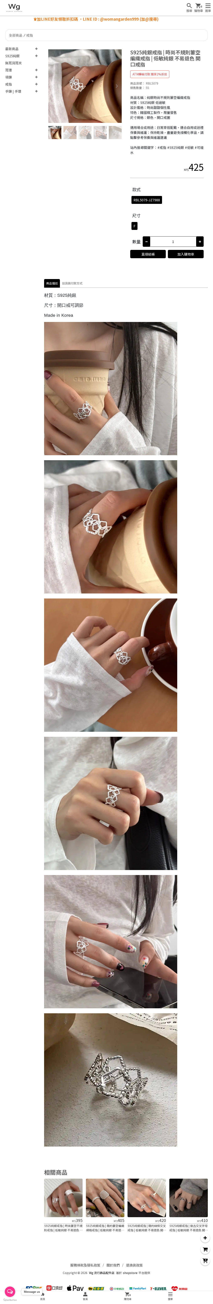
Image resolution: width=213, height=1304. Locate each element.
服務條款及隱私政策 (85, 1265)
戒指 (29, 35)
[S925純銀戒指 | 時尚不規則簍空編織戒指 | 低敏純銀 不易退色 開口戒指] (85, 86)
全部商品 (15, 35)
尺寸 (136, 215)
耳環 (8, 69)
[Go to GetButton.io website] (10, 1299)
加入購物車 (185, 254)
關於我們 (113, 1265)
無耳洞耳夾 (13, 62)
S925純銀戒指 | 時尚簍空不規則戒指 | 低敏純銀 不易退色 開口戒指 (63, 1230)
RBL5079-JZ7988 (147, 199)
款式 (136, 189)
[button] (117, 86)
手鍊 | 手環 (13, 91)
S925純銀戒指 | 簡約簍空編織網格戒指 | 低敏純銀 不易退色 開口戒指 (105, 1230)
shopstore (130, 1273)
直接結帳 (148, 254)
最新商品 (12, 48)
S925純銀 (12, 55)
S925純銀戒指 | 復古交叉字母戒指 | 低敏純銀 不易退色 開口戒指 (188, 1230)
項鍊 (8, 77)
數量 (136, 241)
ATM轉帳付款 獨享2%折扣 (150, 74)
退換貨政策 (134, 1265)
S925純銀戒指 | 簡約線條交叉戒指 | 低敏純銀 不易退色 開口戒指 (147, 1230)
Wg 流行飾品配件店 (101, 1273)
